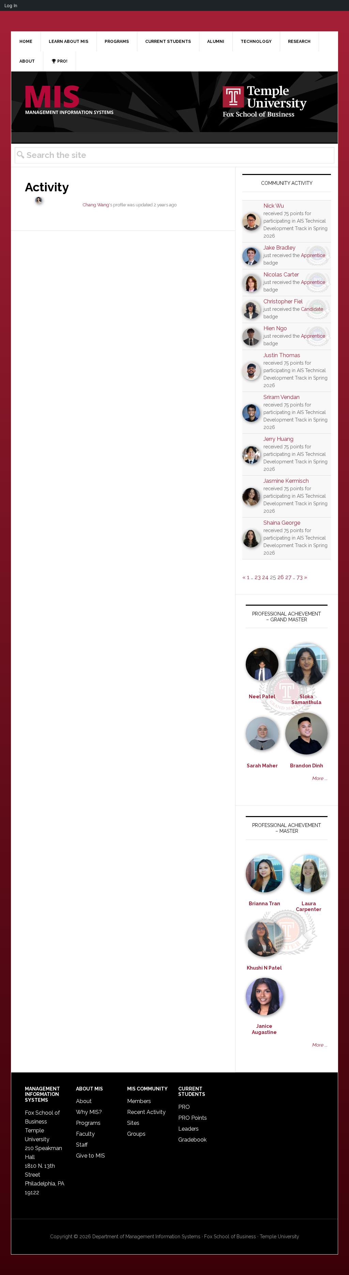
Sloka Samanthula (306, 699)
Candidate (312, 309)
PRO (184, 1107)
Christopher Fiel (283, 301)
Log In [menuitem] (10, 5)
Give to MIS (90, 1155)
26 (280, 577)
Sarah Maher (262, 765)
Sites (133, 1123)
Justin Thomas (281, 355)
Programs (88, 1123)
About (84, 1101)
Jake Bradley (279, 247)
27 (288, 577)
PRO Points (192, 1118)
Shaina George (281, 523)
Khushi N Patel (264, 968)
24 (265, 577)
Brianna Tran (264, 903)
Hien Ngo (275, 328)
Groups (136, 1134)
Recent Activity (146, 1112)
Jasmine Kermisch (286, 481)
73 (300, 577)
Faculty (85, 1134)
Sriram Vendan (281, 397)
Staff (82, 1145)
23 (258, 577)
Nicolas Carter (281, 274)
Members (139, 1101)
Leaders (188, 1129)
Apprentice (313, 255)
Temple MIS (69, 100)
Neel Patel (262, 696)
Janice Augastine (264, 1029)
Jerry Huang (278, 439)
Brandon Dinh (306, 765)
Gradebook (192, 1139)
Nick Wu (273, 206)
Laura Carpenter (308, 906)
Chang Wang (96, 204)
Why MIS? (89, 1112)
